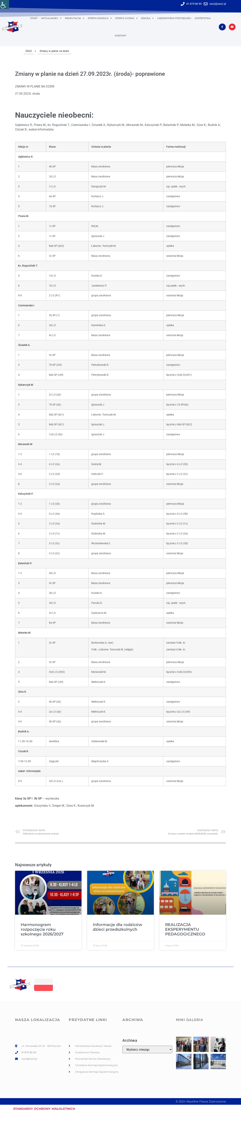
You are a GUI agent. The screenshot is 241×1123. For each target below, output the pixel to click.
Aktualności (49, 18)
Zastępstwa (203, 18)
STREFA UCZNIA (124, 18)
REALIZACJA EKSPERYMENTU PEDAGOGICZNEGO (185, 929)
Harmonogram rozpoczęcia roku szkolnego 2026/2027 (42, 929)
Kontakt (120, 35)
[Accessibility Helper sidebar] (4, 4)
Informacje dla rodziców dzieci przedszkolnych (117, 927)
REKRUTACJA (73, 18)
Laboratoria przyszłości (174, 18)
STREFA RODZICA (98, 18)
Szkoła (145, 18)
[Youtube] (232, 27)
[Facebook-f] (222, 27)
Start (34, 18)
